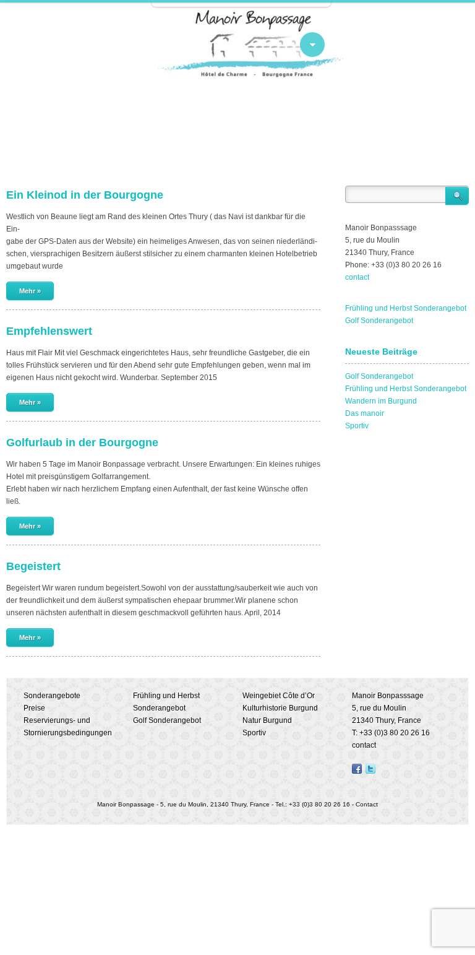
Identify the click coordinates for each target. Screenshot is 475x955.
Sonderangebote (52, 695)
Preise (34, 708)
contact (357, 277)
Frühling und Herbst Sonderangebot (405, 308)
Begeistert (33, 566)
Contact (367, 804)
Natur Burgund (267, 720)
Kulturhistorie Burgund (280, 708)
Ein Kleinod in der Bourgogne (84, 195)
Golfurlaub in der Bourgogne (82, 442)
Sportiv (357, 425)
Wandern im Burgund (381, 401)
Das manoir (364, 413)
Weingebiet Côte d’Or (278, 695)
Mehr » (30, 291)
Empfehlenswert (49, 331)
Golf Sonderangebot (379, 320)
